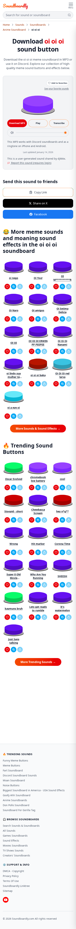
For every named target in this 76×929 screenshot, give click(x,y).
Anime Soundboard (14, 29)
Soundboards (38, 24)
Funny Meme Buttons (15, 760)
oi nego (13, 278)
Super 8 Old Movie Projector (14, 576)
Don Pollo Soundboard (16, 805)
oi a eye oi (13, 407)
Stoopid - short (13, 511)
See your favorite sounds (56, 88)
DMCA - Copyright (13, 871)
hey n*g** (62, 511)
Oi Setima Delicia (62, 310)
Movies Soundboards (15, 845)
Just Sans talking (13, 641)
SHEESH (62, 576)
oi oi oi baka (38, 375)
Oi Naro (13, 310)
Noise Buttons (11, 785)
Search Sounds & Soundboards (21, 825)
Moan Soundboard (14, 780)
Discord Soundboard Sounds (20, 775)
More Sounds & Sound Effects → (38, 428)
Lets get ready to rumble (38, 608)
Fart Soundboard (13, 770)
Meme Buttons (11, 765)
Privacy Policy (11, 876)
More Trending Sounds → (38, 662)
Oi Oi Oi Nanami (62, 342)
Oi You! (38, 278)
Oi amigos (38, 310)
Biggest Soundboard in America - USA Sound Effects (34, 790)
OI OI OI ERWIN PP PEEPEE (38, 342)
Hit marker (38, 543)
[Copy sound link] (13, 286)
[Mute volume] (12, 132)
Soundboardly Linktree (16, 886)
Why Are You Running (38, 576)
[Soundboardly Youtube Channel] (5, 900)
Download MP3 (17, 123)
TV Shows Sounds (13, 850)
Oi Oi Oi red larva (62, 375)
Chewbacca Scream (38, 511)
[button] (38, 104)
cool (62, 479)
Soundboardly (15, 5)
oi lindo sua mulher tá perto (14, 375)
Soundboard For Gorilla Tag (19, 810)
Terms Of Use (11, 881)
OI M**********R (62, 277)
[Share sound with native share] (20, 286)
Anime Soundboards (15, 800)
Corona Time (62, 543)
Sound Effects (11, 840)
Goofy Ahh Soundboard (16, 795)
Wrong (14, 543)
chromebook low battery (38, 478)
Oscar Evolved (13, 479)
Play (38, 123)
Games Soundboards (15, 835)
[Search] (69, 15)
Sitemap (8, 891)
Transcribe (59, 123)
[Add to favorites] (7, 286)
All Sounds (9, 830)
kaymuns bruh (14, 608)
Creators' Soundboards (16, 855)
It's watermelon (62, 608)
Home (6, 24)
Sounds (19, 24)
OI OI (13, 342)
